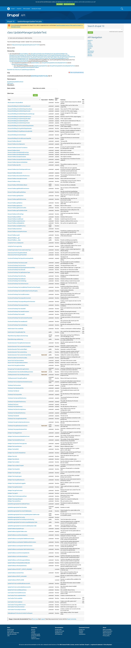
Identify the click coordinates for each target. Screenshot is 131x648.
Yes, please (59, 4)
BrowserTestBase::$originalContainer (17, 156)
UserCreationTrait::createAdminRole (17, 595)
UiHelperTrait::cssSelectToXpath (16, 465)
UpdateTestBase (35, 62)
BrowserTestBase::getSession (15, 205)
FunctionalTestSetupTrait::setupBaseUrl (17, 321)
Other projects (26, 8)
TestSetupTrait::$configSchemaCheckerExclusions (20, 381)
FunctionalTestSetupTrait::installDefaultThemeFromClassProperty (24, 287)
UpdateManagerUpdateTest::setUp (16, 517)
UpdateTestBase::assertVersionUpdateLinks (18, 552)
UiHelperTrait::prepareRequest (15, 499)
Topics (89, 42)
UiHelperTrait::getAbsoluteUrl (15, 487)
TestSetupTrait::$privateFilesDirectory (17, 398)
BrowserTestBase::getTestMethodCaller (17, 210)
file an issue (35, 619)
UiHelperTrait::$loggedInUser (15, 432)
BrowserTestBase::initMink (14, 217)
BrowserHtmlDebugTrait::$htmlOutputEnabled (19, 118)
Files (89, 49)
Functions (90, 45)
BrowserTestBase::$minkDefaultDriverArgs (18, 152)
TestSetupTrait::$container (14, 385)
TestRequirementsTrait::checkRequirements (18, 374)
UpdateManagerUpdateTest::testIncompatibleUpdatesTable (22, 522)
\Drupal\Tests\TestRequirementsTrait (18, 58)
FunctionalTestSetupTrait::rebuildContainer (18, 311)
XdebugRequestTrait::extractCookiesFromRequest (20, 613)
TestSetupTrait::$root (13, 404)
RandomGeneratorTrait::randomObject (17, 349)
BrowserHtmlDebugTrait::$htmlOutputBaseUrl (19, 106)
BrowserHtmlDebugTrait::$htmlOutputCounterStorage (21, 113)
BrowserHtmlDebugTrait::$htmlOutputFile (18, 120)
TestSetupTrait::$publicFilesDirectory (17, 401)
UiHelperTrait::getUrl (13, 493)
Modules (81, 631)
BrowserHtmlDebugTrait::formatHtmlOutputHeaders (21, 125)
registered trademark (96, 644)
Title (24, 99)
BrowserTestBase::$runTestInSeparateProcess (19, 169)
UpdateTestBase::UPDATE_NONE (16, 580)
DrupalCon (33, 637)
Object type (10, 93)
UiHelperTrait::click (12, 456)
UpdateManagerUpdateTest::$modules (17, 507)
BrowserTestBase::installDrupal (15, 219)
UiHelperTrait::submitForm (14, 501)
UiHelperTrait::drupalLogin (14, 472)
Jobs (8, 635)
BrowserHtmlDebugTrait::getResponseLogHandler (20, 131)
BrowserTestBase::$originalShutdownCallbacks (19, 159)
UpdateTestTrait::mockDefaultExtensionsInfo (19, 583)
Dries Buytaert (108, 644)
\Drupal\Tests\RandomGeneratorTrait (59, 55)
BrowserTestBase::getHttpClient (15, 195)
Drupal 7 (13, 8)
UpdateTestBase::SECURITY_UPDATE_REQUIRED (20, 569)
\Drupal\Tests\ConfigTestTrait (67, 56)
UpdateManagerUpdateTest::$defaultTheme (18, 503)
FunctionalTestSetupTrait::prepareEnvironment (19, 298)
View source (10, 83)
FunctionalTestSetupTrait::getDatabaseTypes (19, 272)
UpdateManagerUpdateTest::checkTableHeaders (20, 511)
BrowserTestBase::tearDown (15, 228)
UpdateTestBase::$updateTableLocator (17, 531)
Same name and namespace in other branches (20, 38)
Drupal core (82, 629)
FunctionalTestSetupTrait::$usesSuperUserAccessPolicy (21, 267)
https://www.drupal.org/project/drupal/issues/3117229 (25, 44)
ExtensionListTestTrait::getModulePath (17, 252)
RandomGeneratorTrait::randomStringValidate (19, 354)
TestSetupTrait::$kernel (13, 391)
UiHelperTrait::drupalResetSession (16, 479)
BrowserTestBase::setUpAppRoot (16, 223)
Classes (89, 43)
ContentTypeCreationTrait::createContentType (19, 249)
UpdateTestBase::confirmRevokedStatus (18, 556)
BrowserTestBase (23, 53)
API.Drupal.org (58, 634)
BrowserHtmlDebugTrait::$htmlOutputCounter (19, 111)
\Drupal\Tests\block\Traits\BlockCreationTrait (38, 55)
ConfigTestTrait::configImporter (15, 242)
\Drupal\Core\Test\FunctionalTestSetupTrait (42, 53)
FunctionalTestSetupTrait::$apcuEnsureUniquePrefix (20, 258)
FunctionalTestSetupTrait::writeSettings (17, 325)
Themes (81, 632)
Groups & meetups (35, 635)
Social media (10, 631)
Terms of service (107, 634)
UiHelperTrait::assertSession (15, 446)
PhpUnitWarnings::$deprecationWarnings (18, 335)
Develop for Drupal (36, 8)
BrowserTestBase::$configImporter (16, 144)
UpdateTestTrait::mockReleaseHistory (17, 590)
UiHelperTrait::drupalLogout (14, 476)
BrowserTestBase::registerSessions (16, 221)
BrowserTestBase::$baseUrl (14, 141)
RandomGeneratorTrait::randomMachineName (19, 346)
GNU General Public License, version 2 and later (72, 644)
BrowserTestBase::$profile (14, 165)
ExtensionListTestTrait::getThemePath (17, 254)
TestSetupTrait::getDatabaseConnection (17, 425)
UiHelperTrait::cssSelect (13, 462)
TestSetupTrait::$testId (13, 415)
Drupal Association (107, 631)
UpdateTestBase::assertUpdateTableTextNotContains (21, 549)
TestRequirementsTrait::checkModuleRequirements (20, 371)
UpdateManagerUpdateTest (40, 65)
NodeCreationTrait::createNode (15, 328)
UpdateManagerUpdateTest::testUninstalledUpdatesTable (22, 525)
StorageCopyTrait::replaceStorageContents (18, 369)
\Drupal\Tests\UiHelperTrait (60, 53)
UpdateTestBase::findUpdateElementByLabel (19, 562)
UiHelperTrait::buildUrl (13, 449)
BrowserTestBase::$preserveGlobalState (17, 162)
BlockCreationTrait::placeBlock (15, 102)
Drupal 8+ (19, 8)
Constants (90, 46)
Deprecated (90, 52)
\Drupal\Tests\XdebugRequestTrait (60, 58)
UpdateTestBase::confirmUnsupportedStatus (19, 560)
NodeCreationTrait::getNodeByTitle (16, 332)
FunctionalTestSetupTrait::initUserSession (18, 283)
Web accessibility (107, 629)
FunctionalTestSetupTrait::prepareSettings (18, 305)
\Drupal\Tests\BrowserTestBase (19, 64)
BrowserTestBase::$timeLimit (15, 173)
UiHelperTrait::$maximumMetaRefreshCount (18, 436)
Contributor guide (35, 634)
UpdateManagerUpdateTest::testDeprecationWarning (21, 519)
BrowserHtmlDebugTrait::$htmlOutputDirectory (19, 116)
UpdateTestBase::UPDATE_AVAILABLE (17, 576)
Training (33, 631)
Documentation (59, 627)
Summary (62, 99)
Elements (90, 55)
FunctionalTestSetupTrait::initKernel (16, 278)
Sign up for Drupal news (13, 632)
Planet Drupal (10, 629)
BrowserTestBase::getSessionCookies (17, 207)
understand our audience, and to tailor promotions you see (80, 1)
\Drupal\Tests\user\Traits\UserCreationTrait (40, 58)
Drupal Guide (58, 629)
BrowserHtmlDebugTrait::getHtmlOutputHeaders (20, 128)
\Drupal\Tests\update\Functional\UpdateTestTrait (54, 62)
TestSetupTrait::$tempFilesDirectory (16, 412)
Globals (89, 48)
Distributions (82, 634)
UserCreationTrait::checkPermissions (17, 592)
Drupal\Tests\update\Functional (15, 81)
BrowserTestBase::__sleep (14, 240)
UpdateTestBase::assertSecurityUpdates (18, 535)
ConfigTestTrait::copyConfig (15, 246)
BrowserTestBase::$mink (14, 150)
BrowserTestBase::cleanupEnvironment (17, 178)
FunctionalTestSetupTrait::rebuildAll (16, 308)
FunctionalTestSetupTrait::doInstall (16, 269)
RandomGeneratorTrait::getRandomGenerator (19, 342)
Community (34, 627)
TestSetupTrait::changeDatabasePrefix (17, 418)
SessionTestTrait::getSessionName (16, 365)
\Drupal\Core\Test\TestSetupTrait (17, 55)
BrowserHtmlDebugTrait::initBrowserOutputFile (19, 138)
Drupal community (71, 619)
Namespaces (91, 51)
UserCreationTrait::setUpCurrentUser (17, 609)
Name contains (11, 88)
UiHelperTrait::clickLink (13, 459)
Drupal (87, 644)
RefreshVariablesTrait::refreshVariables (17, 357)
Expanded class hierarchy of (21, 69)
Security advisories (12, 634)
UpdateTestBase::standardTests (16, 572)
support (43, 619)
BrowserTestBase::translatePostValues (17, 231)
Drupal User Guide (59, 631)
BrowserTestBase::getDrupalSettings (17, 192)
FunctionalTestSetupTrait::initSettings (17, 280)
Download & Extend (84, 627)
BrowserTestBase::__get (14, 237)
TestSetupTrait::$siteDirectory (15, 406)
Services (90, 54)
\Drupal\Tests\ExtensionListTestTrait (18, 61)
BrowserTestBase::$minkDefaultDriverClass (18, 154)
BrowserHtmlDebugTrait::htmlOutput (17, 134)
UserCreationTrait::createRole (15, 598)
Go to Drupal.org (8, 9)
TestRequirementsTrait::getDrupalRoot (17, 378)
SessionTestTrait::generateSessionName (18, 362)
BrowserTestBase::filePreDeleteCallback (17, 185)
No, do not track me (69, 4)
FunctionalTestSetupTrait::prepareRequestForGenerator (21, 301)
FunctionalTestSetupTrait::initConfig (17, 276)
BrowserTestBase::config (14, 181)
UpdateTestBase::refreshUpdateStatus (17, 565)
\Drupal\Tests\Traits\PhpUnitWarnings (19, 59)
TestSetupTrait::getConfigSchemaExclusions (19, 422)
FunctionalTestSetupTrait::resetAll (16, 314)
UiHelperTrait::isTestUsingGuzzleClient (17, 496)
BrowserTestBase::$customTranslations (17, 147)
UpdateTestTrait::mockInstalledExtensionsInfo (19, 587)
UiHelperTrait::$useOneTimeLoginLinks (17, 443)
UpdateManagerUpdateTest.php (29, 21)
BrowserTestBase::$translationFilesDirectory (19, 175)
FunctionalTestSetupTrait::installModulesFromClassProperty (23, 290)
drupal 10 (10, 21)
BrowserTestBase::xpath (14, 235)
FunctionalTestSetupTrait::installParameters (18, 294)
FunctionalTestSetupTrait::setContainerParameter (20, 317)
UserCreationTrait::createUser (15, 602)
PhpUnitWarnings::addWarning (15, 339)
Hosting (33, 632)
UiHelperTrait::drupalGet (14, 469)
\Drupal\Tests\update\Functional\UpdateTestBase (26, 67)
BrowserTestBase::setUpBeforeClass (17, 225)
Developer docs (59, 632)
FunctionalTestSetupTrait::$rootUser (17, 265)
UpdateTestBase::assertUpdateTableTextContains (20, 545)
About (104, 627)
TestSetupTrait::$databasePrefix (16, 388)
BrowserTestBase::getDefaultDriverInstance (18, 188)
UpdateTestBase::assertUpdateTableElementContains (21, 538)
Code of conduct (35, 638)
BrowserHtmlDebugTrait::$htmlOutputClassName (20, 109)
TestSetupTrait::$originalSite (15, 394)
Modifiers (51, 99)
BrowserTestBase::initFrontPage (15, 214)
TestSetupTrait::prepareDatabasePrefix (17, 429)
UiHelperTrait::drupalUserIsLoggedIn (17, 483)
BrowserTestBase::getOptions (15, 202)
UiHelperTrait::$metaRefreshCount (16, 440)
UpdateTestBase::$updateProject (16, 528)
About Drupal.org (107, 632)
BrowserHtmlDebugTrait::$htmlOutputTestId (19, 122)
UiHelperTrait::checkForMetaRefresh (16, 452)
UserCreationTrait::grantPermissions (17, 604)
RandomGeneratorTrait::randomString (17, 352)
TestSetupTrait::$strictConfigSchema (17, 409)
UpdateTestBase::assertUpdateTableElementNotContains (22, 542)
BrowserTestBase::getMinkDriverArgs (17, 199)
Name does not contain (39, 88)
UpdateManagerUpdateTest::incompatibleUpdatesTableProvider (23, 514)
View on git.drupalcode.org (76, 72)
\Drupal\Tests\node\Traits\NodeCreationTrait (20, 56)
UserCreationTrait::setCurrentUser (16, 606)
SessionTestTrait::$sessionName (16, 360)
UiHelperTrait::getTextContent (15, 490)
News (8, 627)
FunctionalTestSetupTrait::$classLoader (17, 262)
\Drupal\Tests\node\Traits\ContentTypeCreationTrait (46, 56)
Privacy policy (106, 635)
